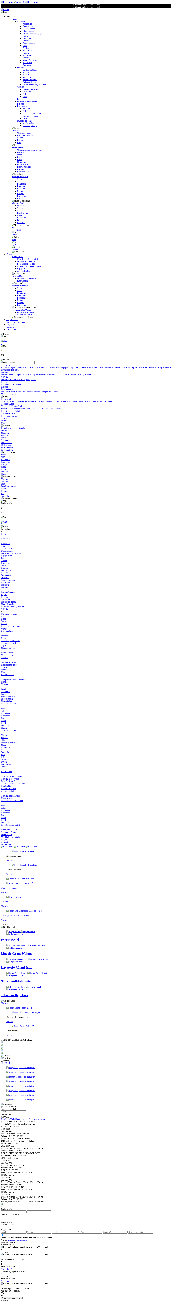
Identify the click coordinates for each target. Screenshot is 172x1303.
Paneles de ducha (30, 79)
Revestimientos (18, 147)
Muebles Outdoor (19, 203)
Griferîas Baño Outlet (26, 261)
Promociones (11, 329)
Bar (18, 220)
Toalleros (26, 58)
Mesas (20, 191)
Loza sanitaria (23, 106)
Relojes (20, 193)
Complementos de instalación (29, 150)
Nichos (26, 41)
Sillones (20, 208)
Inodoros (26, 108)
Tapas (25, 118)
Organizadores (29, 43)
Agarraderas (28, 26)
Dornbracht (17, 249)
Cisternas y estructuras (32, 113)
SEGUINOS (6, 1063)
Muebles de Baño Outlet (27, 259)
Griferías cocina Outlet (26, 278)
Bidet (25, 94)
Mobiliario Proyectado (15, 322)
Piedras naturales (24, 167)
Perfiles (20, 152)
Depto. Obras (12, 319)
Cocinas (15, 130)
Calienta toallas (29, 28)
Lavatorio (27, 92)
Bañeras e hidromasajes (27, 101)
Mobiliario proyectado (10, 837)
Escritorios (21, 186)
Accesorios (22, 21)
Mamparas (27, 77)
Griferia (20, 87)
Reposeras (21, 218)
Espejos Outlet (23, 269)
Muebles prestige (30, 125)
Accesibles (27, 24)
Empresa (10, 324)
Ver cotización (7, 1269)
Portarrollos (27, 50)
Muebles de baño (24, 121)
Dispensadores (29, 31)
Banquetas (21, 184)
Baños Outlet (17, 256)
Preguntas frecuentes (37, 1119)
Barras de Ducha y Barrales (34, 84)
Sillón (19, 181)
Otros (25, 45)
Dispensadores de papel (33, 33)
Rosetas (26, 75)
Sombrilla (21, 222)
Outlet (9, 254)
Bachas (20, 99)
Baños (14, 19)
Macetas (20, 205)
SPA (14, 227)
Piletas (20, 140)
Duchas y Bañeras (30, 89)
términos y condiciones (17, 1240)
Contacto (10, 327)
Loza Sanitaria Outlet (26, 264)
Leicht (14, 235)
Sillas (19, 179)
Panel (19, 159)
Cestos (20, 138)
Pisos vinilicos (23, 172)
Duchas (20, 67)
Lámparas (21, 189)
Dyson (14, 244)
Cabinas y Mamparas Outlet (29, 266)
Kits (19, 142)
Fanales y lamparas (25, 213)
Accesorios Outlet (24, 271)
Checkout (5, 1281)
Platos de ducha (29, 82)
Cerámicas (21, 162)
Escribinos (5, 1119)
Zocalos (20, 157)
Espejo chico (28, 36)
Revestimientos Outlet (21, 310)
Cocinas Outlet (18, 276)
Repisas (26, 53)
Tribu (14, 239)
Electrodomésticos (25, 135)
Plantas (20, 198)
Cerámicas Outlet (24, 315)
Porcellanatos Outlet (25, 312)
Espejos (20, 104)
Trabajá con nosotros (19, 1119)
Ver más (9, 860)
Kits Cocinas (22, 281)
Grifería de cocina (24, 133)
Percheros (21, 196)
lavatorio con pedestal (32, 116)
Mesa (19, 215)
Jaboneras (27, 38)
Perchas (26, 48)
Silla (19, 210)
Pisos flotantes (23, 169)
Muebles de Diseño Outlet (23, 285)
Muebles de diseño (20, 176)
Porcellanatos (22, 164)
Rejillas (26, 72)
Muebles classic (29, 123)
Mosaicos (21, 155)
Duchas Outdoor (30, 70)
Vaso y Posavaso (30, 60)
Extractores (27, 62)
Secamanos (27, 55)
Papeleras (27, 65)
